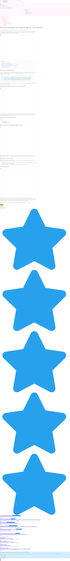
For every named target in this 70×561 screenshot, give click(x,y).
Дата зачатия (27, 10)
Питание (3, 20)
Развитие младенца (7, 22)
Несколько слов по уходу (6, 66)
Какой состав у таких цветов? (7, 64)
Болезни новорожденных (8, 23)
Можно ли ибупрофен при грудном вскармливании (8, 523)
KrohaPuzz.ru (3, 6)
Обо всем (5, 24)
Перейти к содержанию (4, 0)
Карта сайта (4, 555)
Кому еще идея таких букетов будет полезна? (9, 65)
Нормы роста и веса (28, 12)
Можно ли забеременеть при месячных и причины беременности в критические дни (14, 534)
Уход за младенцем (5, 19)
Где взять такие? (4, 67)
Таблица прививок (28, 13)
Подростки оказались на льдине (5, 545)
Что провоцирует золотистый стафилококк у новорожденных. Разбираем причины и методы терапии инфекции (18, 526)
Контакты (3, 556)
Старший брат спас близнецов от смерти (6, 538)
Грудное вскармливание (6, 18)
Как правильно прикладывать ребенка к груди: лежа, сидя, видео (10, 516)
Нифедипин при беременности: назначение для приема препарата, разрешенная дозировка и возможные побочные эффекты (20, 519)
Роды (3, 17)
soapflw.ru (9, 199)
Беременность (4, 16)
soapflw (20, 199)
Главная (1, 25)
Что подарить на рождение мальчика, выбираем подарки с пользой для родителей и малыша (15, 548)
